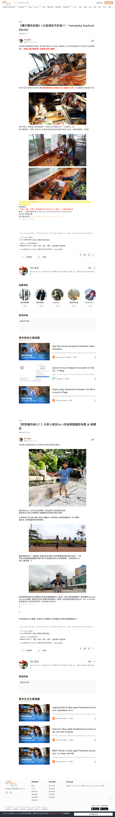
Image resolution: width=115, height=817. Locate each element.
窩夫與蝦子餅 (41, 302)
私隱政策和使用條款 (55, 813)
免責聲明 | (16, 809)
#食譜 (82, 786)
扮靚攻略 (55, 246)
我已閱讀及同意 (93, 814)
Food (34, 807)
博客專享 (66, 7)
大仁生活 (27, 39)
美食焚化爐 (74, 302)
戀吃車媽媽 (25, 302)
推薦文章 (50, 7)
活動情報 (62, 246)
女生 (90, 7)
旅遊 (85, 7)
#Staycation (94, 786)
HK (23, 807)
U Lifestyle (10, 807)
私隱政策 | (31, 809)
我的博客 (52, 797)
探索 (43, 7)
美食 (80, 7)
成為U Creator (33, 7)
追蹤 (92, 41)
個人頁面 (52, 786)
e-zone (45, 807)
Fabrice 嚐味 (57, 302)
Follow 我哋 (58, 249)
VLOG (75, 7)
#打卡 (78, 786)
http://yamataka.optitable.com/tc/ (46, 216)
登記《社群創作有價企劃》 (41, 240)
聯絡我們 (45, 809)
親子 (99, 7)
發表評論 (24, 321)
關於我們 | (9, 809)
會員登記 (99, 3)
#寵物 (68, 786)
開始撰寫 (109, 3)
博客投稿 (34, 800)
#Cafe (87, 786)
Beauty (28, 807)
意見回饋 (34, 797)
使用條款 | (23, 809)
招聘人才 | (38, 809)
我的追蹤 (52, 794)
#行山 (73, 786)
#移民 (102, 786)
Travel (18, 807)
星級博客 (58, 7)
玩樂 (94, 7)
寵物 (48, 246)
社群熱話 (21, 7)
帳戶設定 (52, 788)
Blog (39, 807)
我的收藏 (52, 791)
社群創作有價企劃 (8, 7)
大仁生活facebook (27, 219)
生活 (104, 7)
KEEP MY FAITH (90, 302)
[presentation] (19, 295)
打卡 (30, 246)
